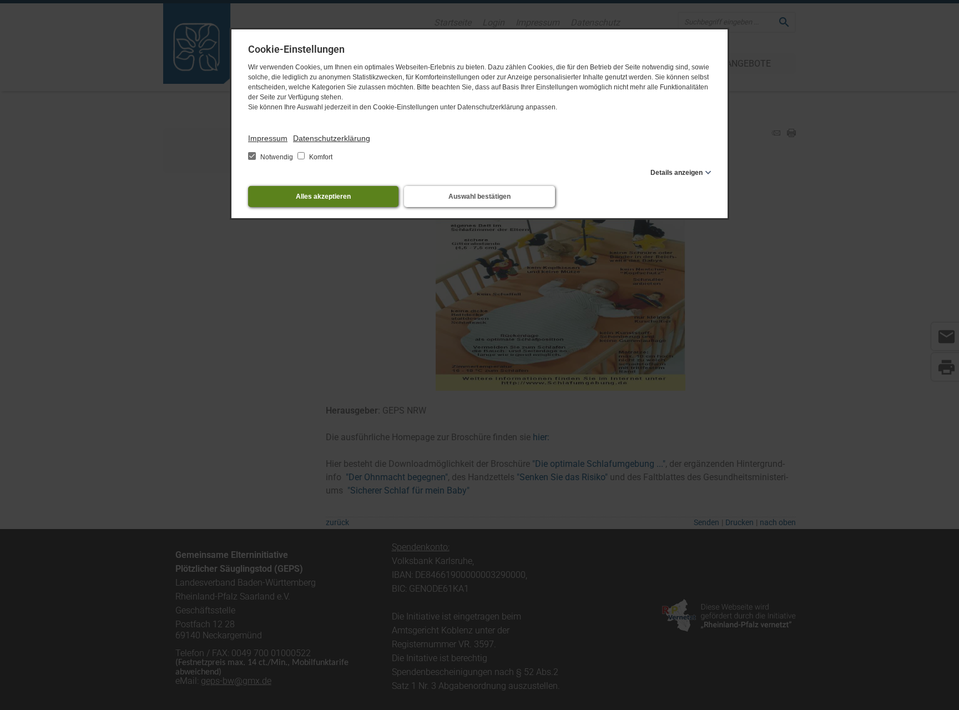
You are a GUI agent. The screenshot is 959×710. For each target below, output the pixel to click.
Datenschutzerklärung (331, 138)
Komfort (319, 157)
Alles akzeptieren (323, 196)
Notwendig (277, 157)
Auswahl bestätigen (479, 196)
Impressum (267, 138)
